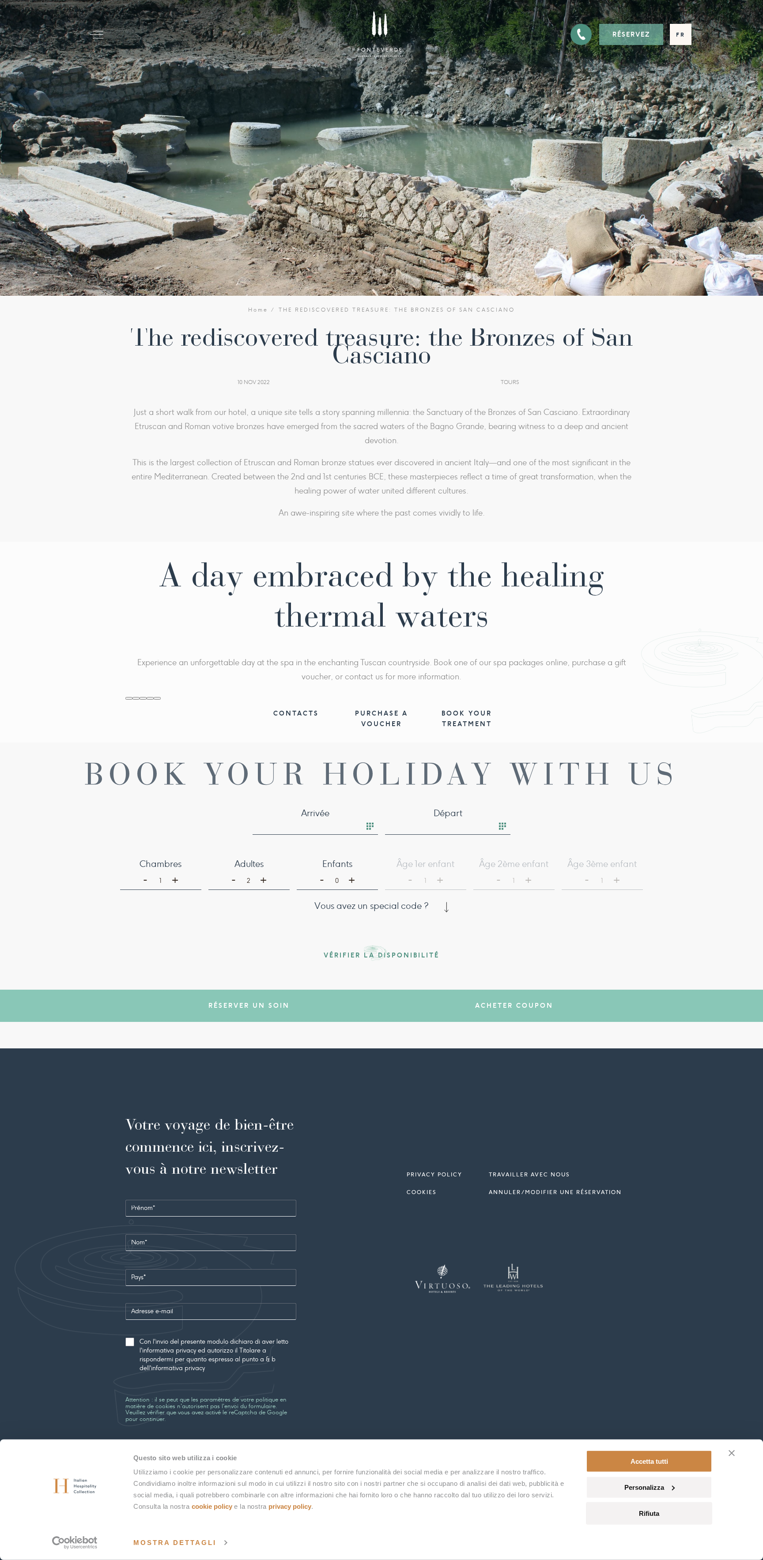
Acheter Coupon (514, 1006)
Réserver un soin (249, 1006)
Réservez (631, 34)
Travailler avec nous (529, 1174)
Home (258, 310)
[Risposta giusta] (136, 698)
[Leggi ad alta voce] (150, 698)
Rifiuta (649, 1513)
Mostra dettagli (174, 1542)
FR (680, 34)
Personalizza (644, 1487)
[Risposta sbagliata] (143, 698)
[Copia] (128, 698)
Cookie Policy (212, 1506)
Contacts (296, 713)
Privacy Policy (289, 1506)
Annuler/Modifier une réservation (555, 1192)
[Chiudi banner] (732, 1453)
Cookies (421, 1192)
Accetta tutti (649, 1461)
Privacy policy (434, 1174)
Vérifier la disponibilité (381, 955)
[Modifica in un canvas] (157, 698)
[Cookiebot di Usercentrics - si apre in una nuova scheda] (74, 1542)
